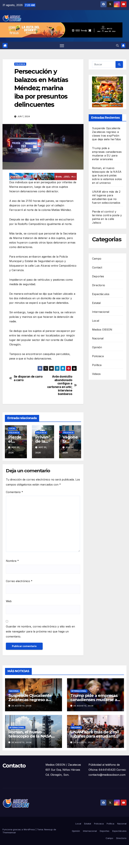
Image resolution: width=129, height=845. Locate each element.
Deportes (98, 276)
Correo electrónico (19, 581)
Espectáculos (100, 294)
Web (9, 601)
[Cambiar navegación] (62, 45)
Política (97, 365)
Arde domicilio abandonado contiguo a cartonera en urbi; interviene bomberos (59, 385)
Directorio (98, 285)
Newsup (48, 829)
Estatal (96, 303)
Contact (97, 267)
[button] (117, 45)
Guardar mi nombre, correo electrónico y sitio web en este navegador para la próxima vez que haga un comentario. (40, 631)
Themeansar (9, 832)
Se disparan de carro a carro (28, 378)
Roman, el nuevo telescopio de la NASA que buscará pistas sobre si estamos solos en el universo (107, 175)
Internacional (100, 311)
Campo (96, 258)
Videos (96, 374)
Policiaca (20, 64)
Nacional (98, 338)
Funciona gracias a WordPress (19, 829)
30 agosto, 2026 (21, 706)
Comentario (14, 492)
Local (12, 428)
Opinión (97, 347)
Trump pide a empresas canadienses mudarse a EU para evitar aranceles (94, 699)
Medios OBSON (102, 329)
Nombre (12, 560)
